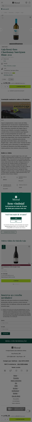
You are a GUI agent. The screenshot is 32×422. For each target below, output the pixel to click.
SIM (16, 218)
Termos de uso (9, 226)
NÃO (16, 221)
